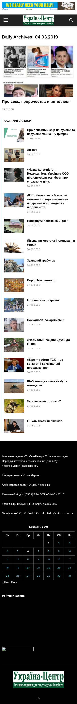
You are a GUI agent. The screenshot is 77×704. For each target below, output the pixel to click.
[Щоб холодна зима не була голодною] (14, 386)
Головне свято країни (43, 300)
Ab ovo (32, 150)
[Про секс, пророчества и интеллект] (38, 70)
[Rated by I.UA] (18, 650)
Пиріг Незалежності (41, 280)
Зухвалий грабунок (41, 260)
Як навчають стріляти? (44, 401)
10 (69, 551)
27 (28, 575)
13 (28, 559)
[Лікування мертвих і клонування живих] (14, 246)
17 (69, 559)
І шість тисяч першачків (44, 421)
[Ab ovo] (14, 155)
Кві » (14, 582)
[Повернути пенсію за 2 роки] (14, 226)
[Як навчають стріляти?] (14, 406)
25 (7, 575)
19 (18, 567)
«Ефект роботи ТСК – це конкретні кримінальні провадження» (45, 363)
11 (7, 559)
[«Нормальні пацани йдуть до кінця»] (14, 345)
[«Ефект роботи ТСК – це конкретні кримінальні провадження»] (14, 365)
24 (69, 567)
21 (38, 567)
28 (38, 575)
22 (48, 567)
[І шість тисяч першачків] (14, 426)
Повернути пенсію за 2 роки (47, 221)
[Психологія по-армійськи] (14, 325)
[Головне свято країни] (14, 305)
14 (38, 559)
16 (59, 559)
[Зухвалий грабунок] (14, 265)
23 (58, 567)
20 (28, 567)
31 (69, 575)
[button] (71, 20)
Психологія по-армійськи (45, 320)
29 (48, 575)
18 (7, 567)
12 (18, 559)
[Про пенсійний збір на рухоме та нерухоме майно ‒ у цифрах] (14, 135)
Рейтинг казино (13, 596)
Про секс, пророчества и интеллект (36, 101)
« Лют (5, 582)
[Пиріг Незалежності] (14, 285)
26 (17, 575)
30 (58, 575)
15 (48, 559)
